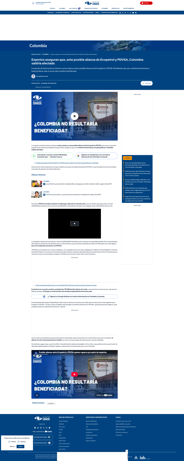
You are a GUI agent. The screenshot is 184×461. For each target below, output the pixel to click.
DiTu (60, 435)
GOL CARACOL (73, 8)
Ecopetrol (51, 403)
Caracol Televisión (63, 421)
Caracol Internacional (64, 443)
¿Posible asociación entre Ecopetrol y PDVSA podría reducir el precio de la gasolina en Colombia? (67, 163)
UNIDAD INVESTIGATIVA (91, 8)
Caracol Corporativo (64, 446)
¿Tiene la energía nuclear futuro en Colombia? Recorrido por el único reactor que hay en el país (66, 285)
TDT (87, 426)
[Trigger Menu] (33, 3)
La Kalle (61, 429)
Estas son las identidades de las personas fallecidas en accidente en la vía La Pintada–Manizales (137, 165)
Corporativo (119, 435)
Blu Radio (61, 424)
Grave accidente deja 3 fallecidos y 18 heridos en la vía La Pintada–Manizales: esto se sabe (138, 182)
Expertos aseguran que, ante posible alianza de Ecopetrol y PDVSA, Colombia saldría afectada (74, 54)
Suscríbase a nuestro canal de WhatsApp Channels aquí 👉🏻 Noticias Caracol (52, 156)
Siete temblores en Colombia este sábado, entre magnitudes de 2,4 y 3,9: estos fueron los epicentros (137, 190)
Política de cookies (120, 429)
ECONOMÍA (104, 8)
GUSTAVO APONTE (88, 12)
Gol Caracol (62, 426)
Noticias (13, 441)
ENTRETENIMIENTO (128, 8)
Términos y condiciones (121, 432)
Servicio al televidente (91, 421)
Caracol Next (62, 449)
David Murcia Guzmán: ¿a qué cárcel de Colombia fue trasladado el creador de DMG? (73, 194)
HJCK (60, 432)
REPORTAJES (115, 8)
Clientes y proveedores (91, 435)
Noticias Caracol (35, 54)
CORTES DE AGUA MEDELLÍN (109, 12)
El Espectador (62, 438)
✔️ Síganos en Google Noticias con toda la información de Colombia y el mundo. (76, 296)
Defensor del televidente (92, 424)
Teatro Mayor (62, 440)
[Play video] (74, 116)
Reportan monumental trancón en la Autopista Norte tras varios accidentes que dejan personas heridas (137, 198)
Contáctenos (89, 432)
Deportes (23, 441)
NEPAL (97, 12)
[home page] (92, 3)
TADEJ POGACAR (76, 12)
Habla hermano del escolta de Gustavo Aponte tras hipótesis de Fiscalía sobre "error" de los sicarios (137, 173)
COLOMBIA (62, 8)
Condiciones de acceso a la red (123, 421)
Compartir (147, 83)
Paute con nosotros (91, 440)
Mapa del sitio (89, 438)
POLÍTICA (52, 8)
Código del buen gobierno (92, 429)
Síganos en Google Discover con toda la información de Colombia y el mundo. (95, 156)
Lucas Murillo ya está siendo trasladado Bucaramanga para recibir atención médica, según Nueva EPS (79, 184)
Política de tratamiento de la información (126, 426)
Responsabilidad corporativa (123, 424)
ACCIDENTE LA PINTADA (62, 12)
